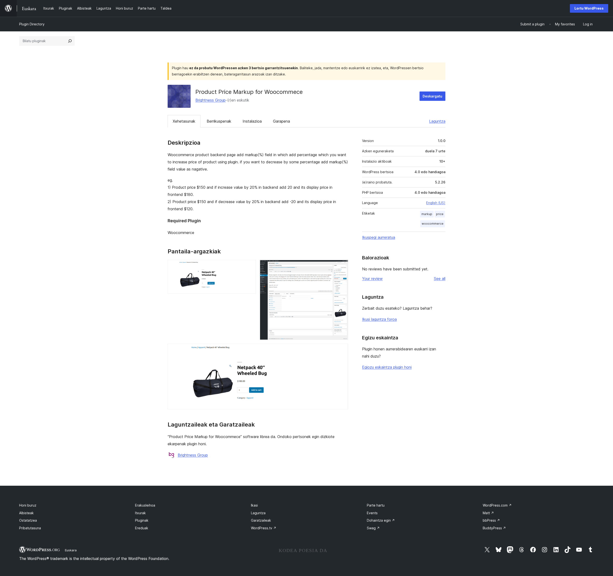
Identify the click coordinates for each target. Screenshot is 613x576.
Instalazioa (252, 121)
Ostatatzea (28, 520)
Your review (372, 278)
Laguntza (437, 121)
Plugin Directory (32, 24)
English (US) (435, 203)
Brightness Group (210, 100)
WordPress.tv (263, 528)
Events (372, 513)
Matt (488, 513)
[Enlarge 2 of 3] (341, 266)
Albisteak (26, 513)
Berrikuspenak (219, 121)
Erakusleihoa (145, 505)
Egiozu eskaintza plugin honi (387, 367)
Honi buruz (27, 505)
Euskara (71, 550)
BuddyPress (494, 528)
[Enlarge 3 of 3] (341, 350)
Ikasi (254, 505)
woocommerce (432, 223)
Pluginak (141, 520)
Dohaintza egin (381, 520)
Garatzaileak (261, 520)
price (439, 214)
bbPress (491, 520)
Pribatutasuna (30, 528)
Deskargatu (432, 96)
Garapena (281, 121)
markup (426, 214)
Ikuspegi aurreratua (378, 237)
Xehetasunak (184, 121)
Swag (373, 528)
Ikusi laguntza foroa (379, 319)
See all (439, 278)
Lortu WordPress (589, 8)
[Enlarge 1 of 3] (249, 266)
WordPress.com (497, 505)
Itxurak (140, 513)
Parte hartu (376, 505)
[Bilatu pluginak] (70, 41)
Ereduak (141, 528)
